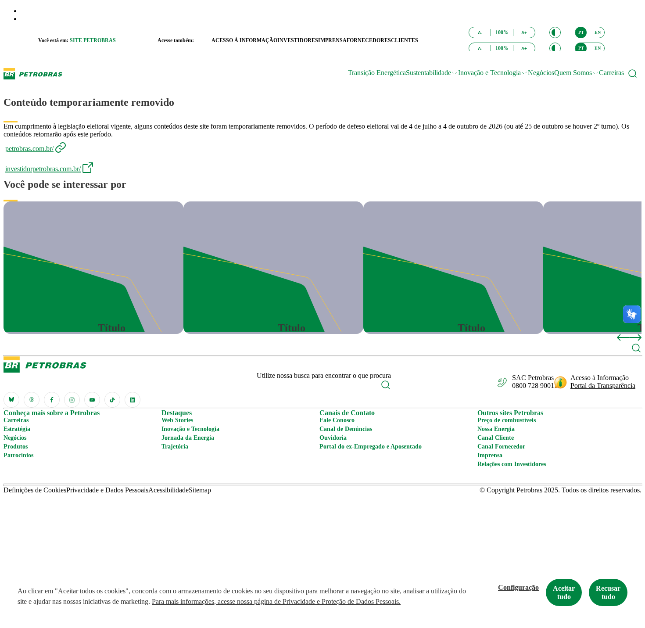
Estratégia (17, 429)
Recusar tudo (608, 592)
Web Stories (177, 420)
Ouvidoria (333, 437)
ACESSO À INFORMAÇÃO (244, 40)
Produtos (16, 446)
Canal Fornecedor (501, 446)
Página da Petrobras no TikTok (112, 399)
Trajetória (174, 446)
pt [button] (581, 32)
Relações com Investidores (511, 464)
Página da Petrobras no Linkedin (132, 399)
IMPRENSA (332, 40)
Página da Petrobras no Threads (31, 399)
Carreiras (611, 72)
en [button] (598, 32)
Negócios (541, 72)
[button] (555, 32)
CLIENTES (404, 40)
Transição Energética (377, 72)
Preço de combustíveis (506, 420)
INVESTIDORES (297, 40)
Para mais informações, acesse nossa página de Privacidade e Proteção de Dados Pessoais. (276, 601)
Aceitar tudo (564, 592)
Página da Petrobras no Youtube (92, 399)
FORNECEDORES (369, 40)
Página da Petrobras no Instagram (71, 399)
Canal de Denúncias (345, 429)
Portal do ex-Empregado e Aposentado (370, 446)
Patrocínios (18, 455)
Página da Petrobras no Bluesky (11, 399)
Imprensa (489, 455)
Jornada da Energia (187, 437)
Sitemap (200, 490)
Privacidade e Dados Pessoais (107, 490)
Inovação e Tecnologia (190, 429)
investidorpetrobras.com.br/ (43, 168)
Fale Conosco (337, 420)
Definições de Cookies (35, 490)
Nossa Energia (496, 429)
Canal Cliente (495, 437)
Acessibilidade (168, 490)
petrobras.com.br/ (29, 148)
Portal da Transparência (602, 385)
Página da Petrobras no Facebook (51, 399)
